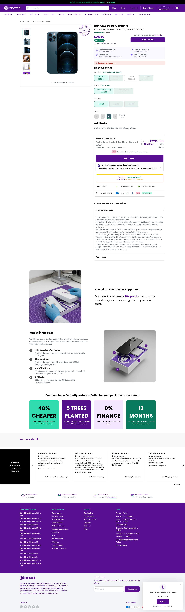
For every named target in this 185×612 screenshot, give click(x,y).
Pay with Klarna (90, 519)
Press (54, 535)
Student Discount (59, 548)
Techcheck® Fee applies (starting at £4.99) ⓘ (110, 148)
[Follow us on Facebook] (21, 606)
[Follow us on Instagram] (29, 606)
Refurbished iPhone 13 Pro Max (30, 534)
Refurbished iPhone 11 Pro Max (30, 564)
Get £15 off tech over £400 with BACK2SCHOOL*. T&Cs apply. (92, 2)
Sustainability (57, 516)
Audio (129, 14)
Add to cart (148, 39)
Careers (55, 532)
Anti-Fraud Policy (123, 536)
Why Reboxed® (58, 519)
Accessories (73, 14)
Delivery (87, 522)
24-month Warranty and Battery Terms (126, 520)
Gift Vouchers (57, 545)
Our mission (57, 513)
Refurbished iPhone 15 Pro (30, 518)
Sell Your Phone (58, 526)
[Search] (28, 8)
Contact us (88, 513)
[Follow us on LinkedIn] (37, 606)
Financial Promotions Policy (127, 533)
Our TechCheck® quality (112, 72)
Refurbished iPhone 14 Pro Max (30, 529)
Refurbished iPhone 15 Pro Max (30, 514)
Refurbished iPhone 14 (29, 525)
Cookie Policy (121, 525)
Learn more (106, 85)
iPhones (33, 14)
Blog (114, 8)
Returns (87, 526)
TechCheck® (57, 522)
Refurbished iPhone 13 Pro (30, 539)
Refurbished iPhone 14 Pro (30, 521)
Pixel (59, 14)
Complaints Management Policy (127, 541)
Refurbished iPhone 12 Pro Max (30, 549)
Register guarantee (60, 529)
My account (164, 9)
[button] (103, 32)
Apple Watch (90, 14)
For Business (148, 8)
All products (30, 21)
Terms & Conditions (124, 516)
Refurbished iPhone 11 (28, 557)
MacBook (119, 14)
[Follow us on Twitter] (25, 606)
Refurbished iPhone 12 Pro (30, 545)
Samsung (47, 14)
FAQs (86, 529)
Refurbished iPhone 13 (29, 542)
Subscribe (132, 589)
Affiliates (55, 542)
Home (22, 21)
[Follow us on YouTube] (33, 606)
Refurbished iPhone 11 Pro (30, 560)
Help (123, 8)
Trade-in (134, 8)
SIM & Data (143, 14)
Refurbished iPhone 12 (29, 554)
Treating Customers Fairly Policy (127, 529)
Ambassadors (57, 539)
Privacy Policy (122, 513)
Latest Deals (21, 14)
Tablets (105, 14)
